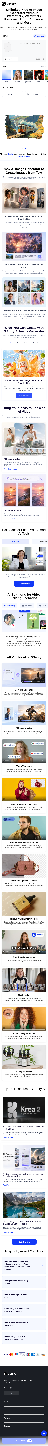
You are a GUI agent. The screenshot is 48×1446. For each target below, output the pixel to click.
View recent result (24, 156)
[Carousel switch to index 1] (22, 148)
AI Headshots (36, 343)
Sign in (10, 154)
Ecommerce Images (8, 343)
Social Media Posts (23, 343)
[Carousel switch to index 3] (25, 148)
